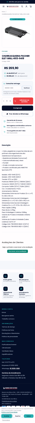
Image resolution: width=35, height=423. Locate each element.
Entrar (4, 312)
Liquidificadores (7, 354)
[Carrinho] (31, 6)
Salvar (29, 416)
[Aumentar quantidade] (10, 101)
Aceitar (6, 416)
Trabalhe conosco (8, 319)
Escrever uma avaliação (17, 251)
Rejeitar (18, 416)
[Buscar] (22, 6)
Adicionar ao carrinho (24, 101)
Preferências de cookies (9, 401)
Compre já (17, 108)
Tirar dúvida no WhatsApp (19, 114)
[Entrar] (26, 6)
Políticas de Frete (8, 330)
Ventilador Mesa (7, 351)
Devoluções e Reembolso (11, 333)
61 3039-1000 (15, 368)
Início (3, 12)
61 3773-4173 (9, 362)
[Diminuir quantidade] (3, 101)
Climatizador (6, 348)
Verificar (27, 88)
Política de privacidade (10, 336)
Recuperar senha (8, 316)
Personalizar (6, 420)
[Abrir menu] (3, 6)
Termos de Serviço (8, 327)
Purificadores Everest (9, 344)
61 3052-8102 (13, 365)
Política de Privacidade (9, 412)
